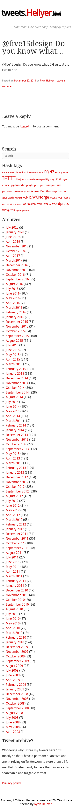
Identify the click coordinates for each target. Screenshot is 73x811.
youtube (26, 210)
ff (59, 172)
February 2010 (16, 637)
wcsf (60, 197)
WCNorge (40, 197)
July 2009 (12, 670)
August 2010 (14, 609)
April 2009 (13, 680)
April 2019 (13, 241)
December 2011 (17, 534)
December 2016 (17, 265)
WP (4, 210)
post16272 (56, 185)
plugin (29, 185)
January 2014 (15, 430)
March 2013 (14, 463)
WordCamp (29, 203)
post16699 (18, 191)
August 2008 (14, 713)
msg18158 (55, 179)
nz (3, 185)
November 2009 (17, 652)
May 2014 (13, 411)
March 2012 (14, 520)
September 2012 (17, 491)
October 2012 (15, 487)
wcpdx (53, 197)
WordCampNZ (44, 204)
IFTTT (9, 178)
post (36, 185)
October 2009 (15, 656)
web (4, 204)
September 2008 (17, 708)
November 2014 (17, 383)
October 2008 (15, 703)
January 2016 (15, 317)
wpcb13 (10, 210)
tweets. (31, 12)
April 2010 (13, 628)
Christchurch (21, 172)
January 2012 (15, 529)
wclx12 (27, 197)
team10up (39, 191)
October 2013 (15, 444)
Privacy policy (11, 783)
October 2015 (15, 331)
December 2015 (17, 322)
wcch (11, 197)
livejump (21, 179)
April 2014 (13, 416)
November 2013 (17, 439)
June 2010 (13, 619)
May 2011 (13, 567)
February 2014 (16, 425)
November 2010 (17, 595)
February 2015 (16, 369)
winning (10, 204)
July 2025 (12, 227)
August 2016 (14, 284)
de (40, 172)
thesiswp (51, 191)
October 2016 (15, 274)
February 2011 (16, 581)
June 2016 (13, 293)
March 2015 (14, 364)
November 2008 (17, 699)
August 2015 (14, 340)
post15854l (45, 185)
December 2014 (17, 378)
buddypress (8, 172)
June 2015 (13, 350)
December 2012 (17, 477)
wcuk (67, 197)
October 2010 (15, 600)
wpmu (18, 210)
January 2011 (15, 586)
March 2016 (14, 307)
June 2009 (13, 675)
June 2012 (13, 505)
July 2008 (12, 717)
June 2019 (13, 237)
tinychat (62, 191)
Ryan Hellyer (47, 80)
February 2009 (16, 685)
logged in (26, 126)
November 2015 (17, 326)
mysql (65, 179)
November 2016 (17, 270)
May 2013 (13, 454)
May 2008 (13, 727)
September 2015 (17, 336)
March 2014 (14, 421)
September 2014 (17, 392)
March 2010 (14, 633)
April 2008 (13, 732)
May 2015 (13, 355)
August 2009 (14, 666)
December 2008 (17, 694)
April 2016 (13, 303)
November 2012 (17, 482)
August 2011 (14, 553)
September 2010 (17, 604)
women (18, 204)
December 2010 (17, 590)
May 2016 (13, 298)
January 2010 (15, 642)
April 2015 (13, 359)
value (4, 198)
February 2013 (16, 468)
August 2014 (14, 397)
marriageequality (38, 179)
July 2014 (12, 402)
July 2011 (12, 557)
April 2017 (13, 256)
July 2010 (12, 614)
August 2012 (14, 496)
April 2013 (13, 458)
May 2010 (13, 623)
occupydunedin (15, 185)
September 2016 (17, 279)
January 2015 (15, 373)
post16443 (7, 191)
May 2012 (13, 510)
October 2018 (15, 251)
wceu (18, 197)
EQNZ (49, 172)
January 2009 (15, 689)
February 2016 (16, 312)
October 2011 (15, 543)
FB (56, 172)
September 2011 (17, 548)
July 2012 (12, 501)
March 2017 (14, 260)
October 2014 (15, 388)
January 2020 (15, 232)
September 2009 (17, 661)
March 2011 (14, 576)
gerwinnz (65, 172)
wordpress (60, 203)
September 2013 (17, 449)
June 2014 (13, 406)
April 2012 (13, 515)
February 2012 (16, 524)
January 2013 (15, 472)
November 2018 (17, 246)
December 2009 (17, 647)
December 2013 (17, 435)
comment (33, 172)
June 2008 (13, 722)
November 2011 (17, 538)
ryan (26, 191)
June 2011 (13, 562)
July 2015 (12, 345)
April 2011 (13, 571)
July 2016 (12, 289)
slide (30, 191)
